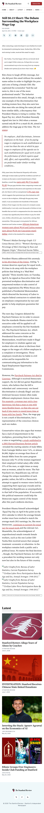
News (37, 10)
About (11, 10)
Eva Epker (5, 28)
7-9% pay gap (33, 191)
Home (4, 10)
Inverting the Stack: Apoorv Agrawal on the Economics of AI (22, 727)
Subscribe (36, 3)
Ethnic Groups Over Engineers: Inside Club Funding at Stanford (19, 768)
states (4, 130)
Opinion (29, 10)
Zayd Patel (6, 773)
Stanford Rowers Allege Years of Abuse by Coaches (19, 644)
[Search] (28, 3)
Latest (20, 10)
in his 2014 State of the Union (15, 261)
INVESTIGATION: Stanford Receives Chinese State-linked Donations (22, 685)
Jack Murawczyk (8, 731)
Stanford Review (8, 648)
